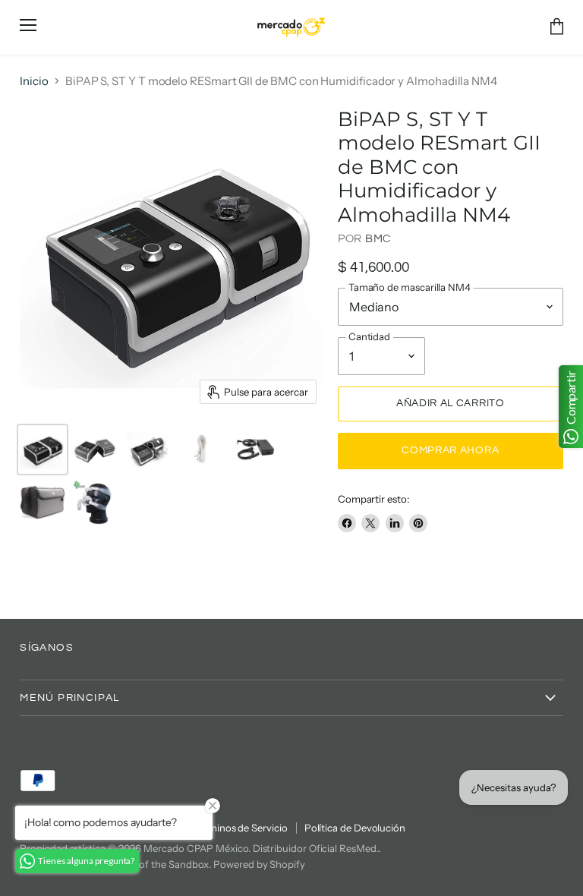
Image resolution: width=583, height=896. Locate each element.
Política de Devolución (354, 828)
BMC (378, 239)
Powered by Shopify (259, 864)
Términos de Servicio (241, 828)
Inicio (34, 80)
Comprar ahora (450, 450)
